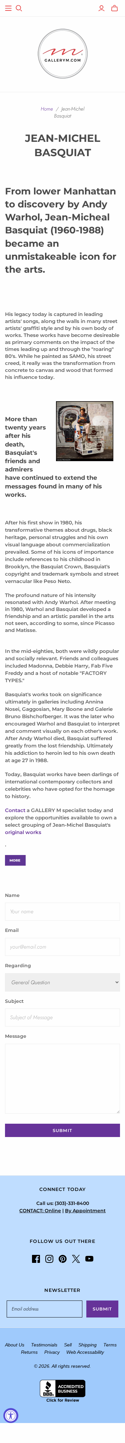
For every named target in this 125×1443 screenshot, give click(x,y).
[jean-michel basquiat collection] (15, 860)
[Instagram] (49, 1259)
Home (47, 109)
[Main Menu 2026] (8, 8)
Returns (29, 1352)
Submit (102, 1308)
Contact (15, 810)
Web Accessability (85, 1352)
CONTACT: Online (40, 1211)
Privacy (52, 1352)
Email (12, 930)
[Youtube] (89, 1259)
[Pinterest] (63, 1259)
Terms (110, 1344)
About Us (14, 1344)
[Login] (101, 8)
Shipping (87, 1344)
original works (23, 832)
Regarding (18, 966)
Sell (68, 1344)
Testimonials (44, 1344)
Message (15, 1036)
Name (12, 895)
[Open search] (19, 8)
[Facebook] (36, 1259)
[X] (76, 1259)
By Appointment (85, 1211)
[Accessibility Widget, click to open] (10, 1415)
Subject (14, 1001)
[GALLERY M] (63, 53)
